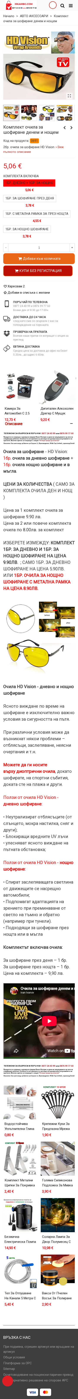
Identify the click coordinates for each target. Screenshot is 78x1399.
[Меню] (71, 5)
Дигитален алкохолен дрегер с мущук (57, 411)
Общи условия (14, 1357)
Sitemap (9, 1369)
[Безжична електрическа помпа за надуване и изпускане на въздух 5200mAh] (20, 1215)
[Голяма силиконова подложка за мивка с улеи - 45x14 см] (58, 1159)
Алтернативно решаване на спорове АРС (37, 1380)
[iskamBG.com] (21, 5)
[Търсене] (62, 5)
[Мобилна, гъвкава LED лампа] (71, 127)
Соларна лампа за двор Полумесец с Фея (56, 1241)
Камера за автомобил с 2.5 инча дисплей (17, 413)
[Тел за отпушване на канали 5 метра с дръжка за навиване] (20, 1272)
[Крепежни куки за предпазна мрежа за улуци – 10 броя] (58, 1102)
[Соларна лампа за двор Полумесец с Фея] (58, 1215)
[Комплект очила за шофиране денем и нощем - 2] (29, 113)
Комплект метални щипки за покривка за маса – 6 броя (20, 1185)
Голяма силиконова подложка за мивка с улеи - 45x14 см (57, 1185)
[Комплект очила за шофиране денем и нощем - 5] (64, 113)
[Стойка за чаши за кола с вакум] (64, 127)
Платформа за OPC (17, 1363)
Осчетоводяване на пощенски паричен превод (38, 1375)
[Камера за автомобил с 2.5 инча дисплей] (21, 386)
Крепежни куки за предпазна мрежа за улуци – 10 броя (56, 1129)
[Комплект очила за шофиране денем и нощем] (69, 96)
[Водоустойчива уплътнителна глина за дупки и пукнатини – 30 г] (20, 1102)
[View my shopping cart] (52, 5)
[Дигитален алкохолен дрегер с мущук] (57, 386)
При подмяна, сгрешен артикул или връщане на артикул (38, 1349)
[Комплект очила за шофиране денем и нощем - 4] (46, 113)
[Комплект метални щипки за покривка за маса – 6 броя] (20, 1159)
